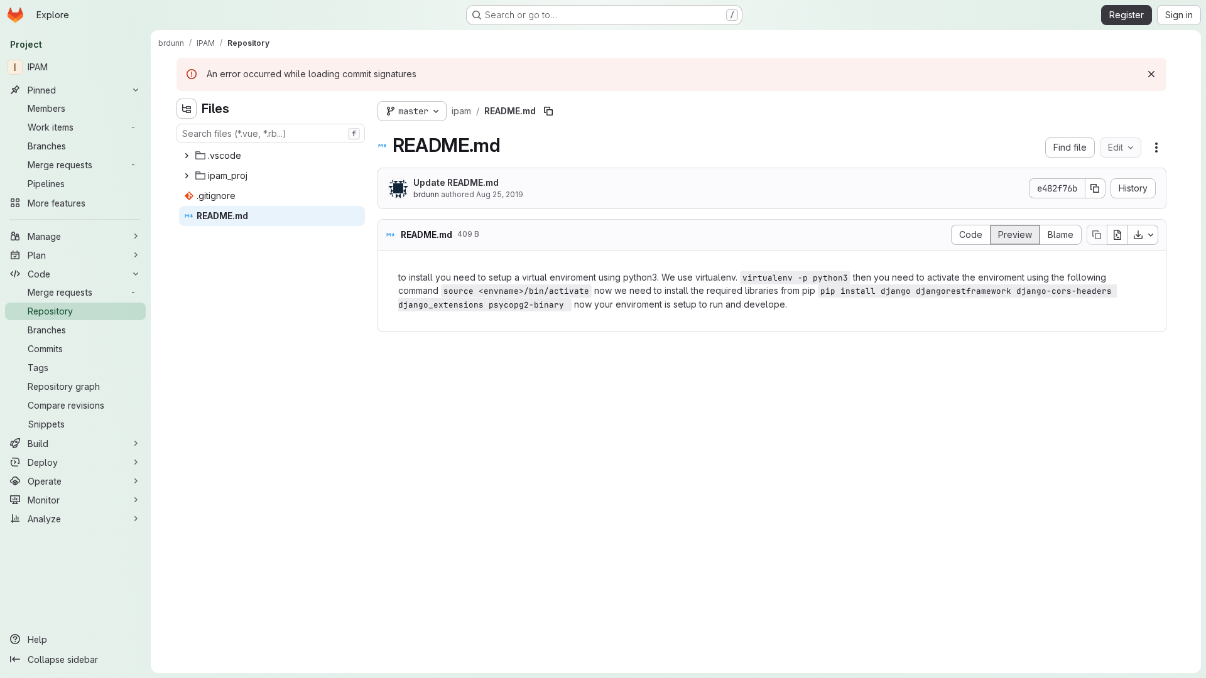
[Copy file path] (548, 111)
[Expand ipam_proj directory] (186, 175)
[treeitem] (272, 156)
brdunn (426, 194)
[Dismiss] (1151, 74)
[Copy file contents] (1097, 235)
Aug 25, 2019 (499, 194)
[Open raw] (1117, 235)
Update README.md (456, 182)
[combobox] (271, 133)
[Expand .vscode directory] (186, 155)
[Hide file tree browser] (187, 109)
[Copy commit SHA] (1095, 188)
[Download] (1143, 235)
